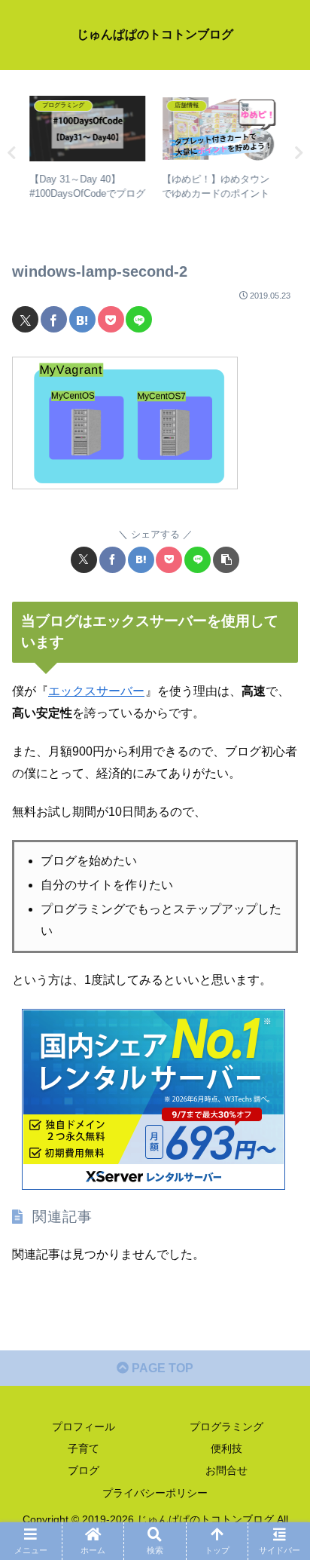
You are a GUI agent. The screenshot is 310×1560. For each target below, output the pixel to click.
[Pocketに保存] (111, 319)
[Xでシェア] (25, 319)
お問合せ (226, 1470)
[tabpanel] (87, 150)
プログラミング (226, 1427)
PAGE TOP (161, 1368)
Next (298, 153)
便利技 (226, 1448)
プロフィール (83, 1427)
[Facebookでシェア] (54, 319)
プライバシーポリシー (155, 1493)
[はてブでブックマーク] (82, 319)
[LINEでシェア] (139, 319)
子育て (83, 1448)
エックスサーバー (96, 691)
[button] (226, 560)
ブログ (83, 1470)
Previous (11, 153)
